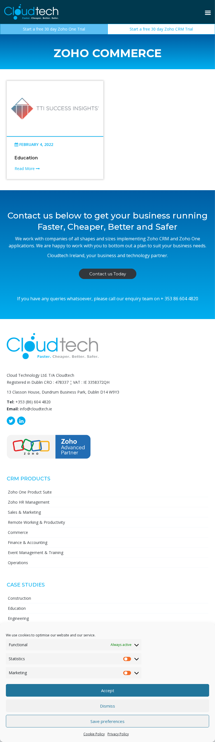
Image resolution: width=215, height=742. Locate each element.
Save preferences (107, 721)
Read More (25, 168)
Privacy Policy (118, 734)
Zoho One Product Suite (30, 492)
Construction (19, 598)
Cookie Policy (94, 734)
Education (26, 158)
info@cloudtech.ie (36, 408)
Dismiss (107, 706)
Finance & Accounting (27, 542)
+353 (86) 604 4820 (33, 401)
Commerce (18, 532)
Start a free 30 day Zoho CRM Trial (161, 29)
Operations (18, 562)
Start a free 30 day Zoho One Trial (54, 29)
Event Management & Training (35, 552)
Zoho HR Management (29, 502)
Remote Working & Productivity (36, 522)
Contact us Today (107, 273)
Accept (107, 690)
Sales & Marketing (24, 512)
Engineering (18, 618)
